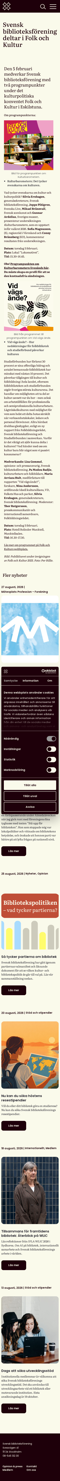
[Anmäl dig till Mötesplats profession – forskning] (30, 629)
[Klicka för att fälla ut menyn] (53, 6)
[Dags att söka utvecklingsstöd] (30, 1330)
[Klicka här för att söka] (42, 6)
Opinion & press (12, 1466)
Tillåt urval (30, 796)
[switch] (51, 749)
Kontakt (31, 1466)
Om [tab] (49, 680)
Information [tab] (30, 680)
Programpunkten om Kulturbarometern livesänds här (26, 266)
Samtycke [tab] (11, 680)
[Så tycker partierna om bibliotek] (30, 915)
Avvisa (30, 807)
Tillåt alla (30, 785)
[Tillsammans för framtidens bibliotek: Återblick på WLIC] (30, 1190)
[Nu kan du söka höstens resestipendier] (30, 1055)
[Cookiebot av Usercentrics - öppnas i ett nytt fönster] (42, 671)
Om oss (31, 1470)
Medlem (7, 1470)
